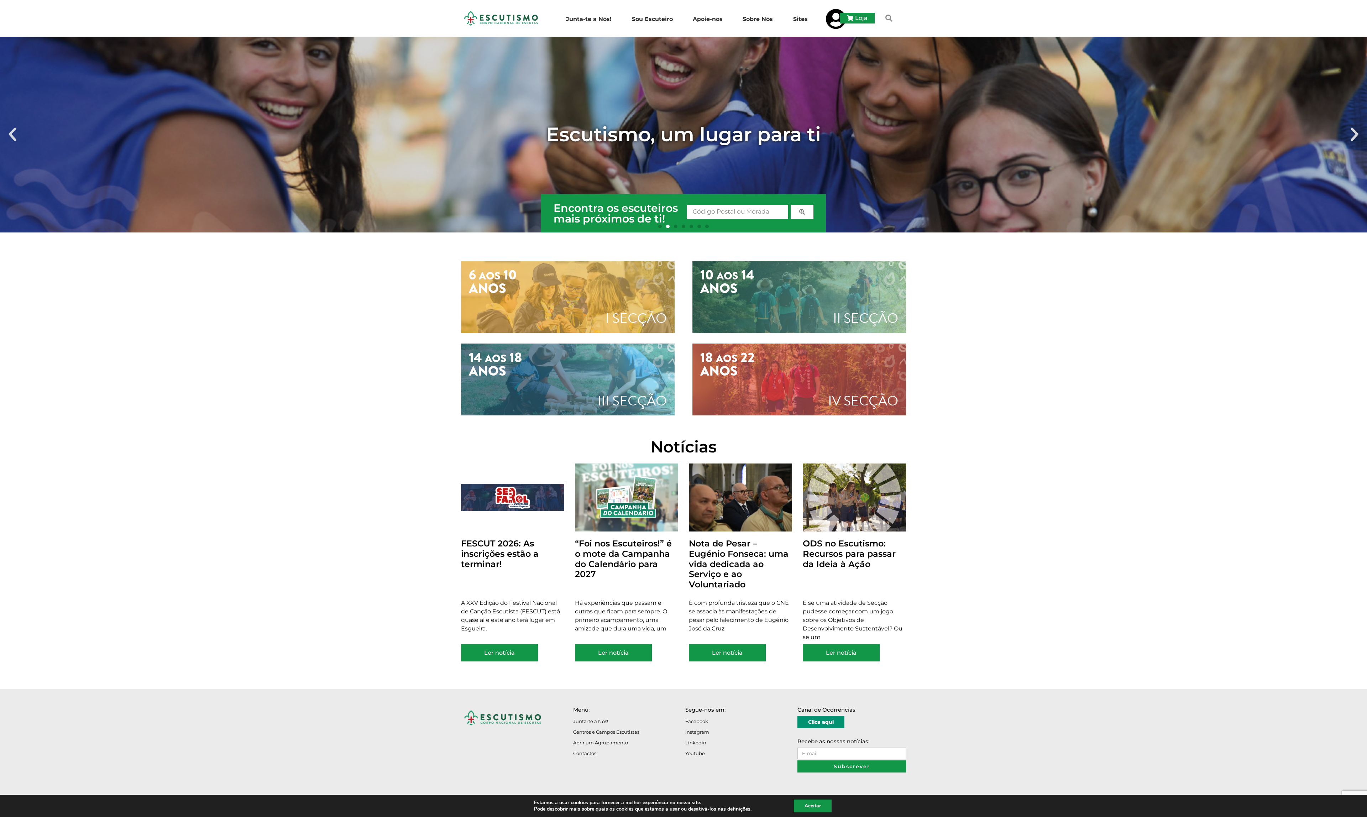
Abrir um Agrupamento (600, 742)
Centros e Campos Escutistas (606, 732)
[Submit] (802, 212)
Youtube (695, 753)
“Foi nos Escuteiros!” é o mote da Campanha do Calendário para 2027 (623, 558)
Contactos (584, 753)
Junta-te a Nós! (590, 721)
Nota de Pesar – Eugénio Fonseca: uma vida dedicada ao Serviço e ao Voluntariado (739, 564)
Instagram (697, 732)
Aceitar (813, 805)
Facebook (696, 721)
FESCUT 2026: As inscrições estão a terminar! (500, 553)
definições (738, 809)
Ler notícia (499, 652)
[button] (889, 18)
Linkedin (695, 742)
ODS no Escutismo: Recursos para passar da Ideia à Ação (849, 553)
